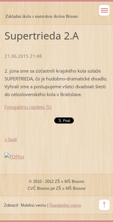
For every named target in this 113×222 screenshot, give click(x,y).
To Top (104, 205)
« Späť (11, 139)
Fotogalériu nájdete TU (28, 107)
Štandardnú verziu (65, 205)
